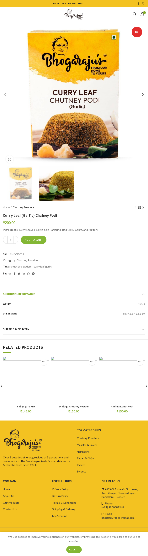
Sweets (81, 471)
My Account (59, 516)
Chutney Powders (23, 207)
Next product (143, 207)
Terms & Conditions (64, 502)
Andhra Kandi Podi (122, 406)
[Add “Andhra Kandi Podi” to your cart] (139, 362)
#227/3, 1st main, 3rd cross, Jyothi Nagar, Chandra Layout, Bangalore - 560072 (120, 492)
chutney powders (21, 266)
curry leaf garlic (43, 266)
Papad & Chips (85, 458)
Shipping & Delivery (16, 329)
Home (6, 207)
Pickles (81, 465)
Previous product (135, 207)
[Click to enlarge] (9, 159)
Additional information (19, 294)
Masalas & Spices (87, 444)
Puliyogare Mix (26, 406)
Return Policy (60, 495)
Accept (74, 549)
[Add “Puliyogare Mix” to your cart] (43, 362)
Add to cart (34, 239)
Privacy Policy (60, 489)
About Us (8, 495)
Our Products (11, 502)
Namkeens (83, 451)
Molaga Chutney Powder (74, 406)
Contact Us (10, 509)
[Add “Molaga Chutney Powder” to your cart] (91, 362)
